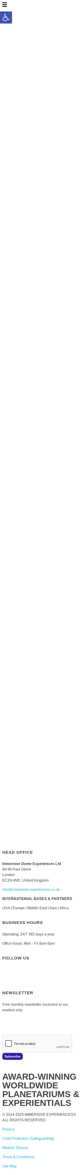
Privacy (8, 1129)
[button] (6, 17)
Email (7, 1023)
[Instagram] (45, 977)
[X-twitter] (20, 977)
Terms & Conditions (18, 1157)
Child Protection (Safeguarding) (28, 1138)
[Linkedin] (58, 977)
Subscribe (13, 1056)
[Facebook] (8, 977)
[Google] (70, 977)
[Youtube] (33, 977)
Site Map (9, 1166)
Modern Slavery (15, 1148)
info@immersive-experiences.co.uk (31, 889)
